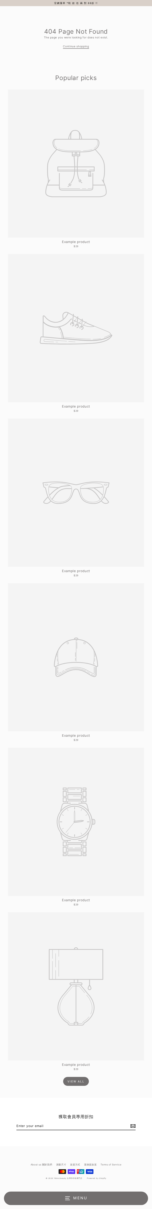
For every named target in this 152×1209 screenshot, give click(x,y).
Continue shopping (76, 46)
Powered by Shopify (96, 1178)
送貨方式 (75, 1164)
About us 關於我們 (41, 1164)
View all (75, 1081)
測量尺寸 (61, 1164)
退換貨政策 (90, 1164)
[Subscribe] (132, 1126)
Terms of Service (111, 1164)
